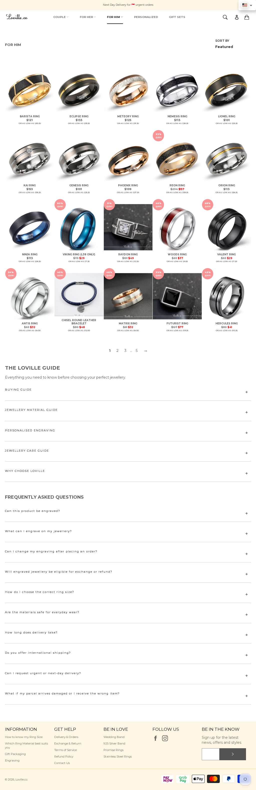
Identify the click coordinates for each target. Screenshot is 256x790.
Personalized (146, 17)
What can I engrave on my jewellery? (38, 531)
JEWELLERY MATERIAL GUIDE (31, 410)
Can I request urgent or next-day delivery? (43, 673)
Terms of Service (65, 750)
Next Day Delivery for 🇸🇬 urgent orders (128, 5)
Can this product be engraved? (32, 511)
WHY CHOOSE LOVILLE (25, 471)
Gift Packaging (15, 754)
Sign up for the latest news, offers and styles (221, 739)
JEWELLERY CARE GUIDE (27, 450)
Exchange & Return (67, 743)
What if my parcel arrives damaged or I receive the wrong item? (62, 693)
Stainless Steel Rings (118, 756)
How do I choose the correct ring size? (39, 592)
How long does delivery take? (31, 632)
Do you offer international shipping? (38, 652)
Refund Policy (63, 756)
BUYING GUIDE (18, 389)
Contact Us (62, 763)
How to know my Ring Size (23, 737)
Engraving (12, 760)
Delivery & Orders (66, 737)
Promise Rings (114, 750)
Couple (59, 17)
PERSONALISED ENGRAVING (30, 430)
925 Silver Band (114, 743)
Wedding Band (114, 737)
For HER (87, 17)
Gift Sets (177, 17)
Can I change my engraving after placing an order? (51, 551)
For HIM (114, 17)
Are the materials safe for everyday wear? (42, 612)
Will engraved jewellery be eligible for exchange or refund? (58, 571)
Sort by (222, 41)
